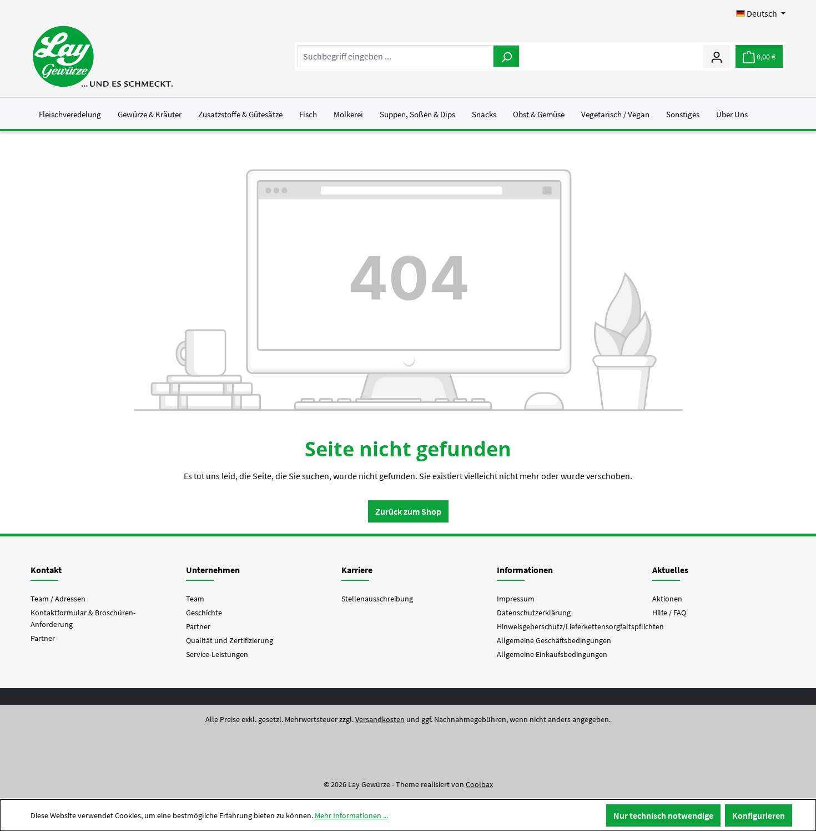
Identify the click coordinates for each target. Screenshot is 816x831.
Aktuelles (670, 569)
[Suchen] (506, 56)
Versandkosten (380, 719)
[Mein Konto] (716, 56)
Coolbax (479, 784)
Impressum (516, 599)
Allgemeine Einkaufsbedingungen (552, 654)
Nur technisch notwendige (663, 815)
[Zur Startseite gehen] (102, 56)
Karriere (356, 569)
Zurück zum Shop (408, 511)
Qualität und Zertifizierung (229, 640)
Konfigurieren (758, 815)
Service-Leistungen (217, 654)
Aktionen (667, 599)
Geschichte (204, 613)
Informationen (525, 569)
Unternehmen (213, 569)
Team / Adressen (58, 599)
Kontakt (46, 569)
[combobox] (395, 56)
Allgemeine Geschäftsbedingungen (554, 640)
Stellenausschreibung (377, 599)
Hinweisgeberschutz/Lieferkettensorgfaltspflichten (580, 626)
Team (195, 599)
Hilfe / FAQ (669, 613)
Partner (43, 638)
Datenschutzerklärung (534, 613)
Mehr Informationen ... (351, 815)
